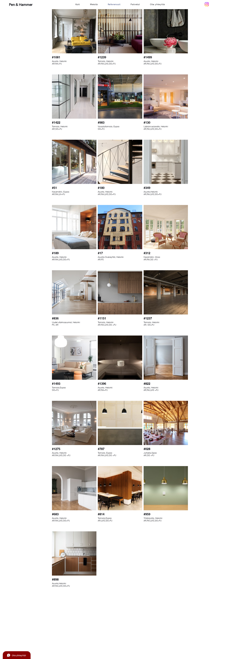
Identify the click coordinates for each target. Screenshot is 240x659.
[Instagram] (206, 4)
